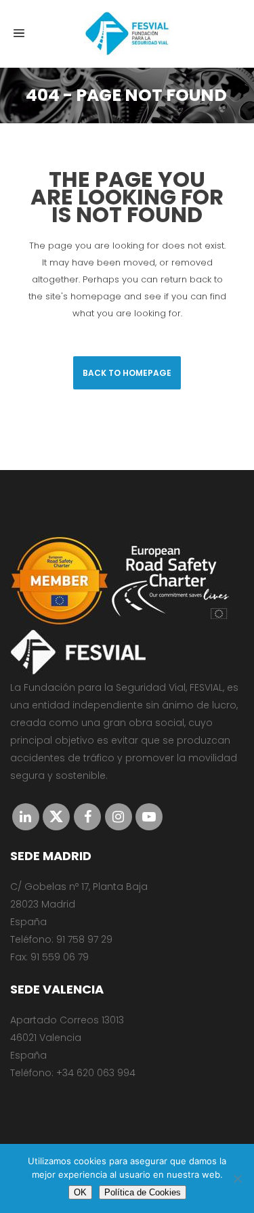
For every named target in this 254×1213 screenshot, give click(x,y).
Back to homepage (127, 373)
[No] (237, 1178)
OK (80, 1192)
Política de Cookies (142, 1192)
